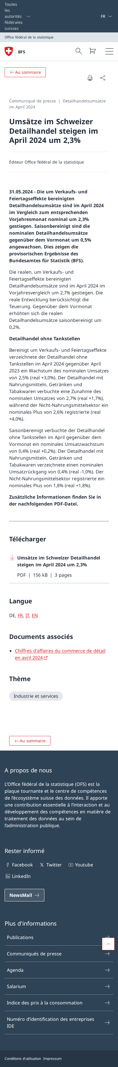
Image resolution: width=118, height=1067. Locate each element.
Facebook (22, 865)
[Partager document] (102, 77)
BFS (21, 52)
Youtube (84, 865)
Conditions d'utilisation (23, 1058)
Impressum (52, 1058)
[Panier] (92, 51)
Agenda (15, 970)
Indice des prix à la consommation (44, 1003)
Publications (20, 937)
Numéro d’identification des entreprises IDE (50, 1022)
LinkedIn (21, 876)
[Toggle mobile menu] (109, 51)
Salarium (16, 986)
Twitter (54, 865)
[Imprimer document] (90, 77)
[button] (108, 944)
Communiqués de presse (34, 954)
